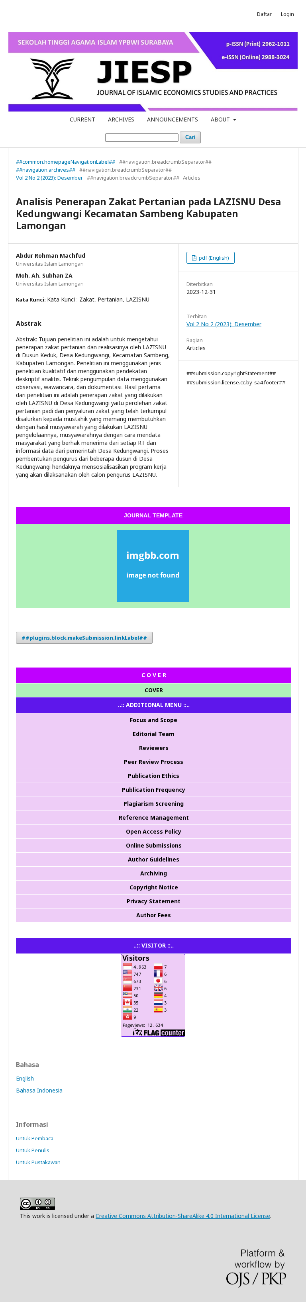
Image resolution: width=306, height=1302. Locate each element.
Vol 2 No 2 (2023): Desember (49, 177)
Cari (190, 137)
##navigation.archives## (45, 169)
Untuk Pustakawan (38, 1162)
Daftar (264, 14)
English (25, 1078)
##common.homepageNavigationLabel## (65, 161)
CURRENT (82, 119)
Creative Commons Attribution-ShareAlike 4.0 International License (183, 1216)
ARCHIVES (121, 119)
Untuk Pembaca (34, 1138)
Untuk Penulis (32, 1150)
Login (287, 14)
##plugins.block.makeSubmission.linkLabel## (84, 637)
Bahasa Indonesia (39, 1090)
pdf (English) (213, 257)
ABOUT (221, 119)
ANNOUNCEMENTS (172, 119)
